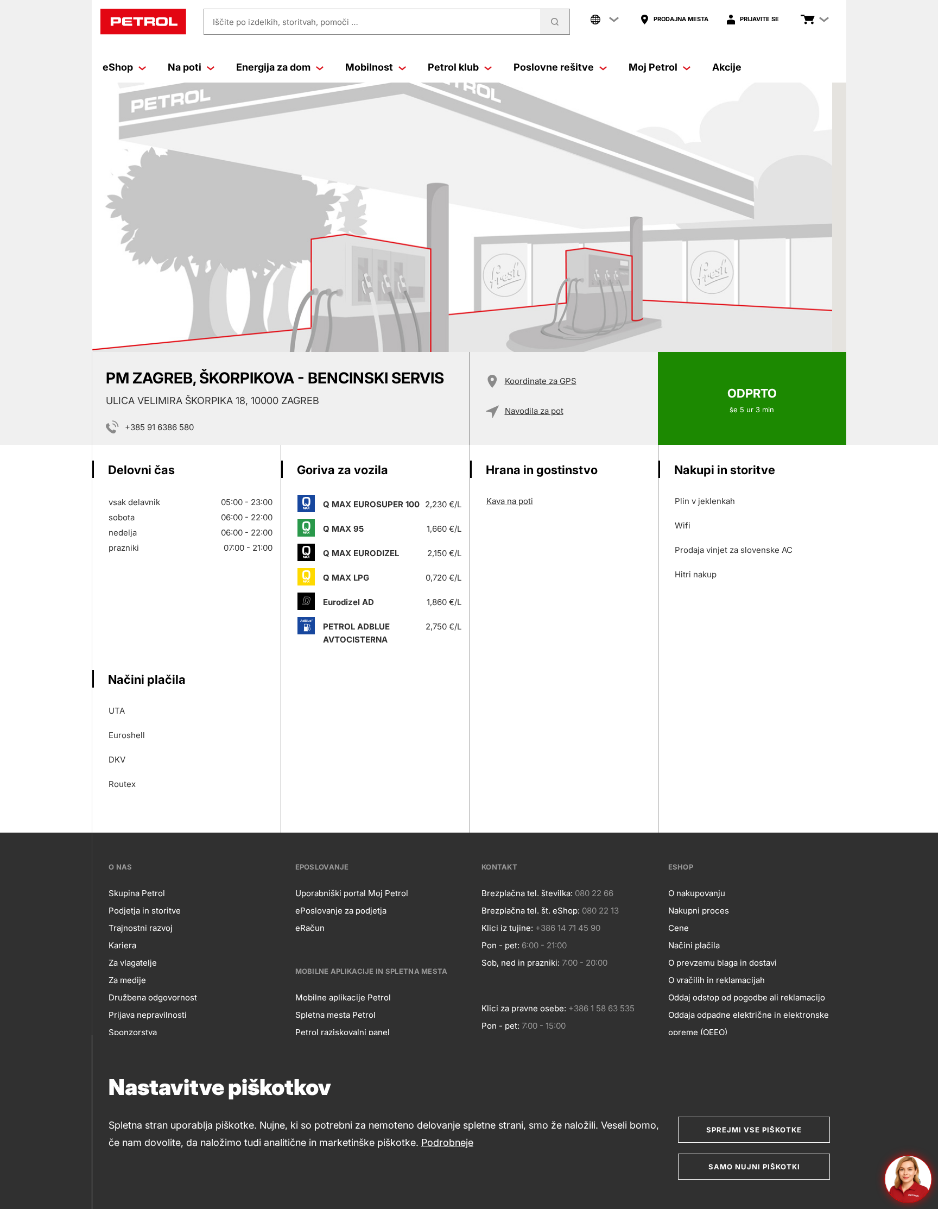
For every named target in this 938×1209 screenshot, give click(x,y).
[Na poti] (210, 67)
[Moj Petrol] (686, 67)
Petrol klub (453, 67)
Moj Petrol (653, 67)
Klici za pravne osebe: (523, 1008)
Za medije (127, 980)
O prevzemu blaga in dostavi (722, 963)
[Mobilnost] (402, 67)
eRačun (310, 928)
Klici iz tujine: (507, 928)
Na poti (184, 67)
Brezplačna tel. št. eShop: (530, 910)
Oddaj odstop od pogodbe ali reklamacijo (746, 997)
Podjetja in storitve (145, 910)
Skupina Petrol (137, 893)
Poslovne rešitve (554, 67)
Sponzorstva (133, 1032)
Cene (678, 928)
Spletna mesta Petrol (335, 1015)
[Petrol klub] (488, 67)
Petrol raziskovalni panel (342, 1032)
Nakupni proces (698, 910)
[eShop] (142, 67)
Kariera (122, 945)
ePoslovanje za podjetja (340, 910)
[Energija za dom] (320, 67)
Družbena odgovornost (153, 997)
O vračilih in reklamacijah (716, 980)
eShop (118, 67)
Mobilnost (369, 67)
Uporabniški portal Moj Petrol (351, 893)
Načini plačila (694, 945)
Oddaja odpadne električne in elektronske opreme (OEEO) (748, 1023)
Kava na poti (509, 501)
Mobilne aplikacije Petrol (343, 997)
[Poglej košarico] (808, 19)
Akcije (726, 67)
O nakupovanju (696, 893)
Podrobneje (447, 1142)
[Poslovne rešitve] (603, 67)
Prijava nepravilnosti (148, 1015)
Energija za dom (273, 67)
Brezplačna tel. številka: (527, 893)
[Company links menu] (604, 19)
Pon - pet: (500, 945)
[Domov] (143, 22)
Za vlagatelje (133, 963)
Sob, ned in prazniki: (520, 963)
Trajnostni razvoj (141, 928)
